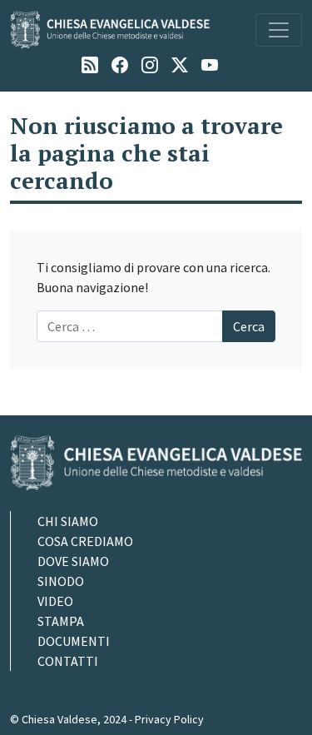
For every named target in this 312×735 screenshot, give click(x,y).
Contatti (67, 661)
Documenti (73, 641)
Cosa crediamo (85, 541)
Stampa (60, 621)
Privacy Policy (169, 719)
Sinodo (60, 581)
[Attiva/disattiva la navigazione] (278, 30)
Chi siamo (67, 521)
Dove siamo (73, 561)
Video (55, 601)
